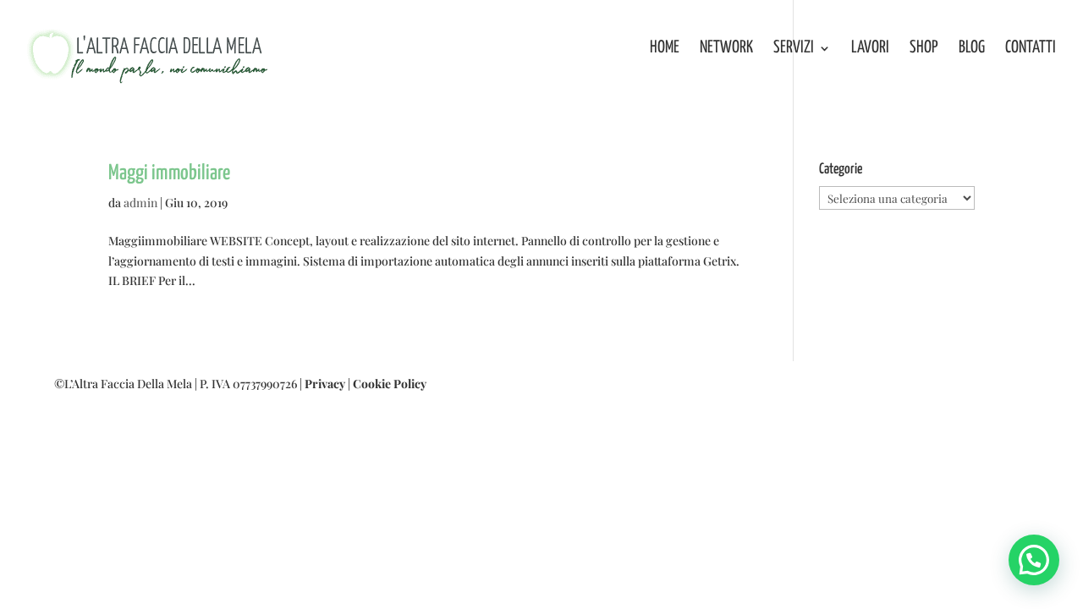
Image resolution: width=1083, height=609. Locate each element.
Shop (924, 49)
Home (664, 49)
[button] (1034, 560)
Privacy (325, 384)
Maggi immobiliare (169, 173)
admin (140, 203)
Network (726, 49)
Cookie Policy (389, 384)
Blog (972, 49)
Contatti (1030, 49)
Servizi (793, 49)
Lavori (870, 49)
